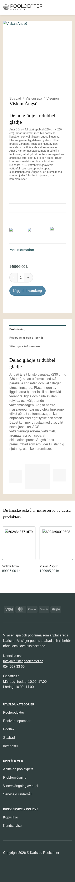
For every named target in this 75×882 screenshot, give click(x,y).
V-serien (52, 98)
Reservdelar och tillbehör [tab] (26, 337)
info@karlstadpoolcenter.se (23, 661)
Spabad (15, 98)
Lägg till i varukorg (27, 291)
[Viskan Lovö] (18, 550)
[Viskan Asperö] (56, 550)
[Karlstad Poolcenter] (23, 7)
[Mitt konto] (61, 7)
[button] (47, 7)
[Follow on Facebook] (6, 865)
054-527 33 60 (14, 666)
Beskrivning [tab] (17, 329)
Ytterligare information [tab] (24, 346)
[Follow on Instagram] (13, 865)
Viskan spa (34, 98)
